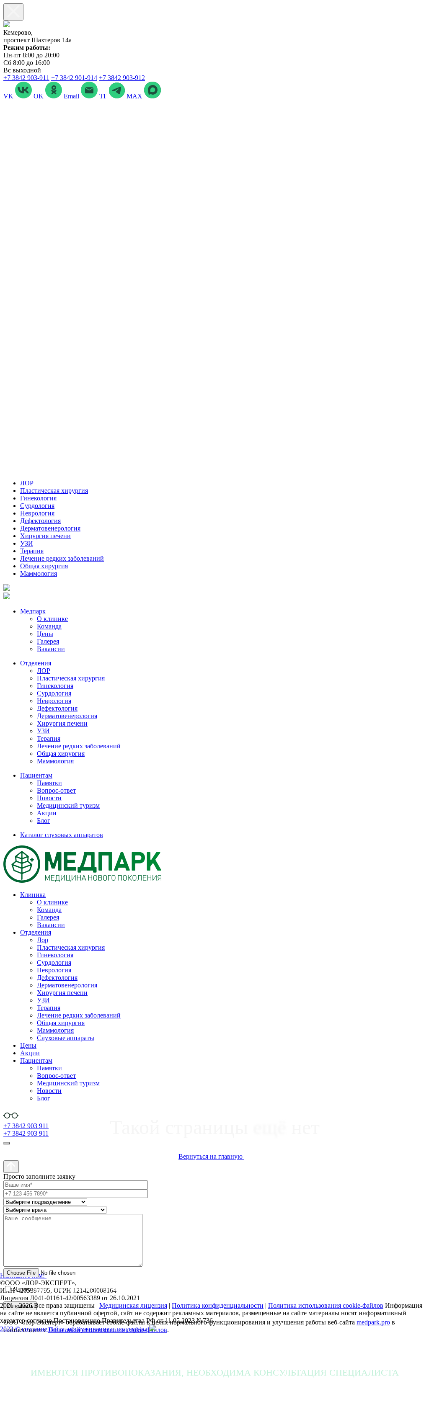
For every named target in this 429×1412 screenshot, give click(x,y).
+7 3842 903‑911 (26, 77)
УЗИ (26, 543)
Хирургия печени (45, 535)
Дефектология (40, 520)
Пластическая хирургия (54, 490)
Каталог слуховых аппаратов (61, 834)
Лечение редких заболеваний (62, 558)
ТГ (104, 96)
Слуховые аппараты (65, 1037)
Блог (43, 820)
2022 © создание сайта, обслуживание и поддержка (74, 1328)
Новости (49, 797)
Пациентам (36, 775)
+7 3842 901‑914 (74, 77)
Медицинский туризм (68, 805)
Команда (49, 626)
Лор (42, 939)
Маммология (38, 573)
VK (9, 96)
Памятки (49, 782)
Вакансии (51, 648)
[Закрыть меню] (13, 12)
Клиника (33, 894)
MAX (135, 96)
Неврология (37, 513)
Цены (45, 633)
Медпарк (33, 611)
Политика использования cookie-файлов (325, 1305)
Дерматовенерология (50, 528)
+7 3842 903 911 (26, 1125)
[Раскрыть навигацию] (6, 1143)
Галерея (48, 641)
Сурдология (37, 505)
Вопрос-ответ (56, 790)
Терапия (32, 550)
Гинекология (38, 498)
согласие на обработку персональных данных (98, 1289)
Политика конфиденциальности (218, 1305)
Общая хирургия (44, 565)
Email (72, 96)
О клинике (52, 618)
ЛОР (27, 483)
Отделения (35, 663)
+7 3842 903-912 (122, 77)
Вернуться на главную (211, 1156)
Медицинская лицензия (133, 1305)
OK (39, 96)
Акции (47, 813)
